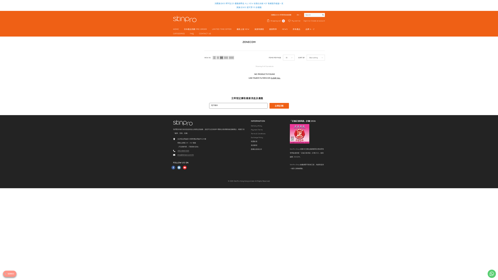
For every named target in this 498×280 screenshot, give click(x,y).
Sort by (301, 58)
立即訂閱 (279, 105)
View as (207, 58)
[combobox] (312, 15)
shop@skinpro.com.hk (185, 155)
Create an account (318, 21)
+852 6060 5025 (183, 151)
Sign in (306, 21)
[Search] (314, 15)
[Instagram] (179, 167)
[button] (214, 57)
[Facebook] (173, 167)
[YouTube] (185, 167)
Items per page (275, 58)
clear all (276, 78)
